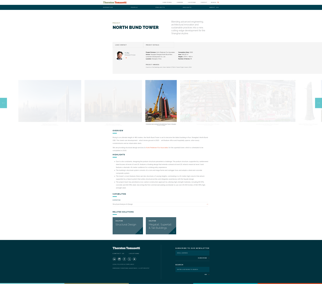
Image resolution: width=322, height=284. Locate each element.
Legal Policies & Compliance (123, 264)
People (134, 7)
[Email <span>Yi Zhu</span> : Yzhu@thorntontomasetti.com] (126, 57)
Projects (160, 7)
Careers (180, 2)
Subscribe (202, 258)
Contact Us (118, 253)
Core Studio (167, 2)
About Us (214, 7)
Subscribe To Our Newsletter (192, 248)
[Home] (114, 2)
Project (116, 23)
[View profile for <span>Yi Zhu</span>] (119, 55)
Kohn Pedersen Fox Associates (157, 147)
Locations (192, 2)
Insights (187, 7)
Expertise (108, 7)
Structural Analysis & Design (123, 204)
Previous (3, 103)
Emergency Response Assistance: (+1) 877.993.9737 (131, 268)
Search (179, 265)
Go (206, 274)
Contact (204, 2)
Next (318, 103)
